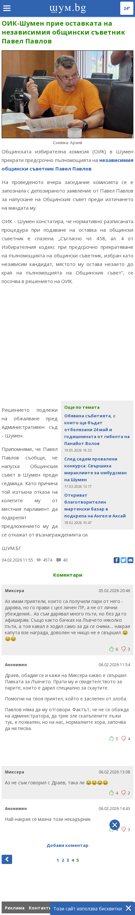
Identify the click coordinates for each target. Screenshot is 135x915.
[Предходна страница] (7, 859)
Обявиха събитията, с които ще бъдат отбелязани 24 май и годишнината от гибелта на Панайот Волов (97, 429)
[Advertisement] (67, 345)
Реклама (15, 908)
